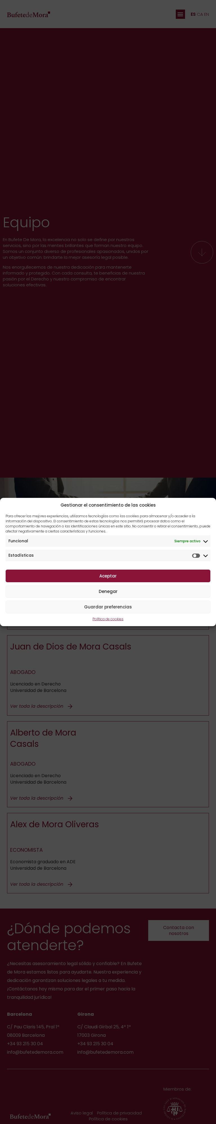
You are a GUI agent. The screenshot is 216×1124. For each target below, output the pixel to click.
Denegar (108, 591)
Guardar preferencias (108, 607)
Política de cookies (108, 619)
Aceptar (108, 576)
